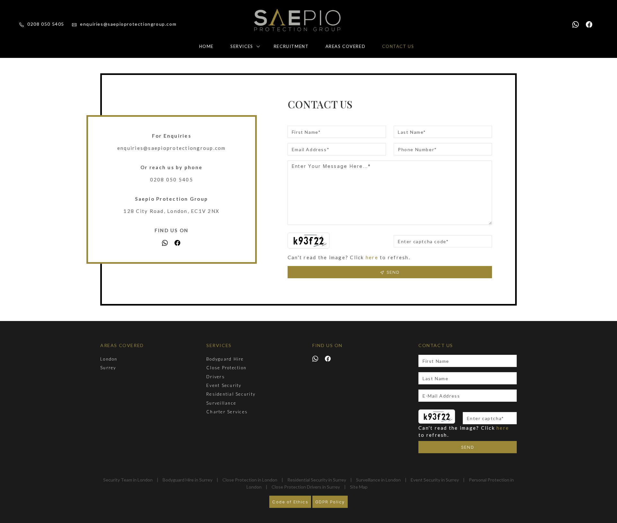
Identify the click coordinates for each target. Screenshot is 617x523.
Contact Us (398, 46)
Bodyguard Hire (225, 359)
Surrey (108, 367)
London (109, 359)
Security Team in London (128, 479)
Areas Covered (346, 46)
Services (241, 46)
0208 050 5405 (45, 24)
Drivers (215, 376)
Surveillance (221, 403)
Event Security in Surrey (435, 479)
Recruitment (291, 46)
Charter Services (227, 411)
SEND (392, 272)
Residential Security (230, 394)
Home (206, 46)
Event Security (224, 385)
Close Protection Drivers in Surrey (306, 487)
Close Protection (226, 367)
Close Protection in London (249, 479)
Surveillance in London (378, 479)
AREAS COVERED (122, 345)
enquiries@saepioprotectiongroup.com (127, 24)
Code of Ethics (290, 501)
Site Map (359, 487)
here (372, 257)
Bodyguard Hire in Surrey (187, 479)
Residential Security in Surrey (316, 479)
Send (467, 447)
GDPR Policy (329, 501)
